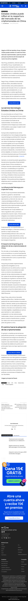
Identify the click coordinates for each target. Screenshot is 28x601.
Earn (2, 550)
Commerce (3, 554)
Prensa (22, 566)
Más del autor (16, 435)
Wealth (19, 547)
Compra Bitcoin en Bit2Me (14, 352)
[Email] (18, 27)
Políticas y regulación (9, 384)
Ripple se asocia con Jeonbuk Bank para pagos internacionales (17, 446)
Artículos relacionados (7, 435)
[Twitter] (5, 27)
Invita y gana (24, 564)
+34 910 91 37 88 (4, 536)
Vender (2, 548)
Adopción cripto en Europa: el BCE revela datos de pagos (18, 452)
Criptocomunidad (8, 9)
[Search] (22, 6)
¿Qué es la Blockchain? (6, 569)
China (16, 382)
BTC (12, 382)
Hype (3, 384)
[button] (2, 6)
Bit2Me (13, 3)
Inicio (2, 9)
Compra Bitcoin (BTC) (14, 224)
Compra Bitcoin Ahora (14, 518)
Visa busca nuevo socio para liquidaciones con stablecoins (16, 439)
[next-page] (4, 458)
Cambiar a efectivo (5, 567)
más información (21, 580)
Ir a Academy (4, 571)
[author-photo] (14, 421)
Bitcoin (19, 3)
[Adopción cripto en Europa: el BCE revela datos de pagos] (4, 453)
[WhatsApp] (9, 27)
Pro (18, 545)
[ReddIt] (15, 27)
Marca (22, 569)
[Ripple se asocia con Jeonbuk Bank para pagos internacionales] (4, 447)
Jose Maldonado (6, 23)
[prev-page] (2, 458)
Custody (20, 552)
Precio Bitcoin (4, 565)
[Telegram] (21, 27)
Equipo (22, 561)
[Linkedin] (12, 27)
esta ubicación (19, 590)
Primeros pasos (4, 561)
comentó (21, 156)
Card (2, 552)
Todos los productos (22, 554)
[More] (24, 27)
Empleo (22, 571)
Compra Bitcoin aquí (14, 103)
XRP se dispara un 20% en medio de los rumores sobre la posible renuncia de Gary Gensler (21, 406)
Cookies (19, 596)
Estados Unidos (21, 382)
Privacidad (15, 596)
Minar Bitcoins (4, 563)
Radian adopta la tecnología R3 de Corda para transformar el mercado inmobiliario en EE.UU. (7, 407)
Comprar (3, 546)
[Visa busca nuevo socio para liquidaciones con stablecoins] (4, 440)
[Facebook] (2, 27)
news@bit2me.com (5, 534)
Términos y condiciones (7, 596)
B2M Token (20, 549)
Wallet (2, 544)
